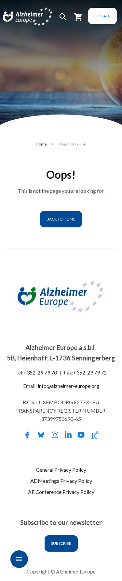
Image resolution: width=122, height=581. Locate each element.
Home (41, 144)
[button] (63, 20)
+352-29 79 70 (40, 372)
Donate (102, 15)
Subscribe (61, 543)
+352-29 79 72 (90, 372)
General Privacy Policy (61, 469)
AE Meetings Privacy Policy (61, 481)
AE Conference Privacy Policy (61, 492)
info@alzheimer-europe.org (68, 386)
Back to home (61, 219)
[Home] (20, 17)
